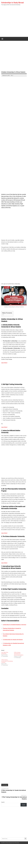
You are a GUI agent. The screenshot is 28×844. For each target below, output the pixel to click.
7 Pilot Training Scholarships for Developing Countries (7, 661)
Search (2, 802)
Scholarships (4, 785)
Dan (12, 75)
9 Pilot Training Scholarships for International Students (18, 653)
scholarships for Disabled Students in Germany (14, 624)
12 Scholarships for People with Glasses (13, 639)
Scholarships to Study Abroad (12, 2)
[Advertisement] (14, 21)
